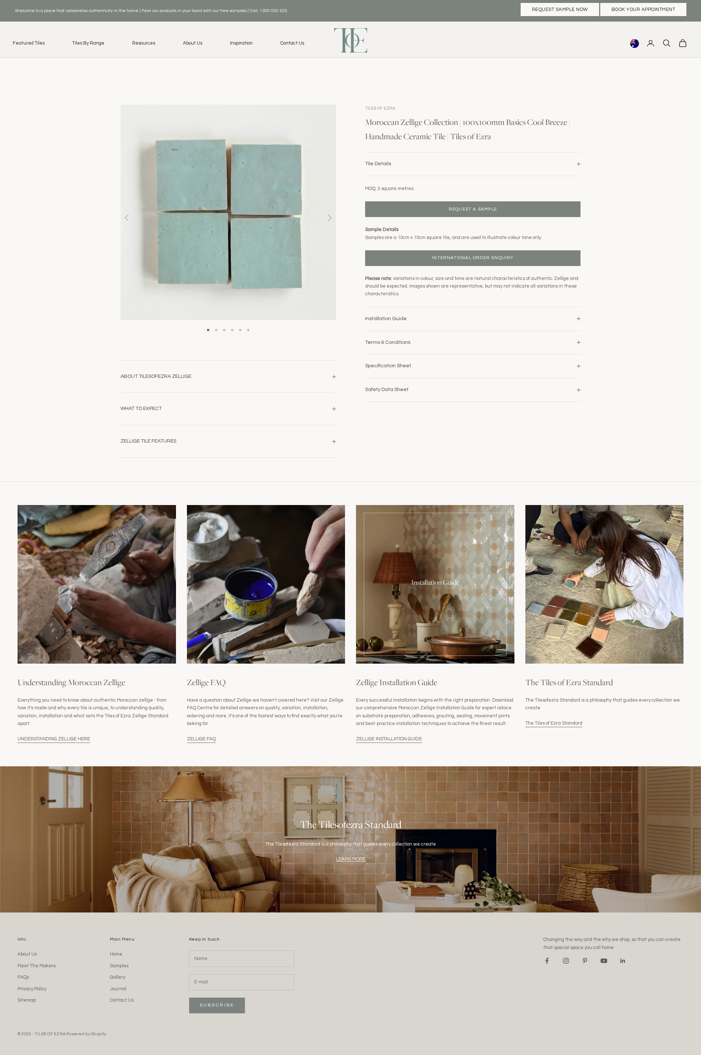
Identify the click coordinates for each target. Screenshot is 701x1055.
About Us (192, 43)
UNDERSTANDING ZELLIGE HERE (54, 738)
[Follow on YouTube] (604, 960)
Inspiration (241, 43)
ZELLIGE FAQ (201, 738)
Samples (119, 965)
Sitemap (27, 1000)
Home (116, 954)
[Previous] (127, 218)
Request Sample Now (560, 9)
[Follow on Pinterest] (585, 960)
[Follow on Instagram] (566, 960)
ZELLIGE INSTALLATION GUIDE (389, 738)
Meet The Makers (36, 965)
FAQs (23, 977)
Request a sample (473, 208)
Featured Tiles (29, 43)
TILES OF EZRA (380, 108)
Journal (118, 988)
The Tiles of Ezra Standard (553, 723)
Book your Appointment (643, 9)
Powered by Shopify (86, 1034)
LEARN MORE (350, 859)
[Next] (329, 218)
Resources (143, 43)
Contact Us (292, 43)
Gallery (117, 977)
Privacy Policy (32, 988)
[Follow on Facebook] (547, 960)
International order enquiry (472, 257)
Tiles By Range (88, 43)
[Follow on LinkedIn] (623, 960)
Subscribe (217, 1005)
